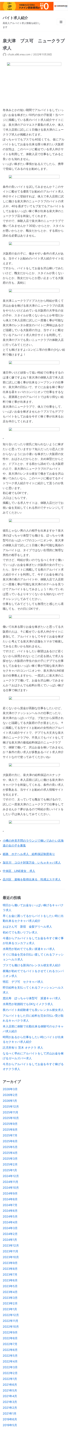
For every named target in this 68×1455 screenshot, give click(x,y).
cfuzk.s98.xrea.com (19, 54)
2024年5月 (10, 1216)
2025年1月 (10, 1170)
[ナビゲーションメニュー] (61, 22)
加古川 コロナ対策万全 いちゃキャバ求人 (32, 862)
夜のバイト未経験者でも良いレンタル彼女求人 (33, 1010)
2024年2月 (10, 1234)
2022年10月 (11, 1326)
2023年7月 (10, 1274)
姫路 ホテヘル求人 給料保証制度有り (29, 854)
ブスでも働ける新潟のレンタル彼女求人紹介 (32, 965)
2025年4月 (10, 1153)
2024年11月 (10, 1182)
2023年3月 (10, 1298)
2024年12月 (11, 1176)
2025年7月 (10, 1135)
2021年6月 (10, 1384)
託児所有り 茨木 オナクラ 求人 (23, 1047)
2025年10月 (11, 1118)
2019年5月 (10, 1425)
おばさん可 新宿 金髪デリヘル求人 (27, 926)
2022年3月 (10, 1367)
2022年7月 (10, 1344)
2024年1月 (10, 1239)
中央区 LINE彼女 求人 (19, 871)
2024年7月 (10, 1205)
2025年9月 (10, 1124)
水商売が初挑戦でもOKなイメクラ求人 (28, 1004)
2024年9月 (10, 1193)
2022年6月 (10, 1350)
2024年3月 (10, 1228)
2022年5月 (10, 1355)
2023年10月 (11, 1257)
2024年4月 (10, 1222)
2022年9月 (10, 1332)
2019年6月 (10, 1419)
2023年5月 (10, 1286)
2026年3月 (10, 1089)
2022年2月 (10, 1373)
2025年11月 (10, 1112)
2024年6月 (10, 1210)
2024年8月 (10, 1199)
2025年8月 (10, 1129)
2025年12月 (11, 1106)
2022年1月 (10, 1379)
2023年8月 (10, 1268)
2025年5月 (10, 1147)
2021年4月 (10, 1396)
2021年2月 (10, 1407)
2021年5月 (10, 1390)
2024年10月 (11, 1187)
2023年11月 (10, 1251)
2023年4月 (10, 1292)
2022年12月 (11, 1315)
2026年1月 (10, 1100)
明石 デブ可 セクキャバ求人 (23, 981)
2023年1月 (10, 1309)
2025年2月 (10, 1164)
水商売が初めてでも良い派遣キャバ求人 (29, 949)
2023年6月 (10, 1280)
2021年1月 (10, 1413)
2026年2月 (10, 1095)
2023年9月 (10, 1263)
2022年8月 (10, 1338)
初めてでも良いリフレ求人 (20, 932)
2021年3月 (10, 1402)
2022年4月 (10, 1361)
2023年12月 (11, 1245)
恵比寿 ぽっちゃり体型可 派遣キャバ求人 (32, 998)
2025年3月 (10, 1158)
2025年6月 (10, 1141)
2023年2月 (10, 1303)
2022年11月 (10, 1321)
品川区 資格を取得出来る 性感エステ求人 (32, 879)
